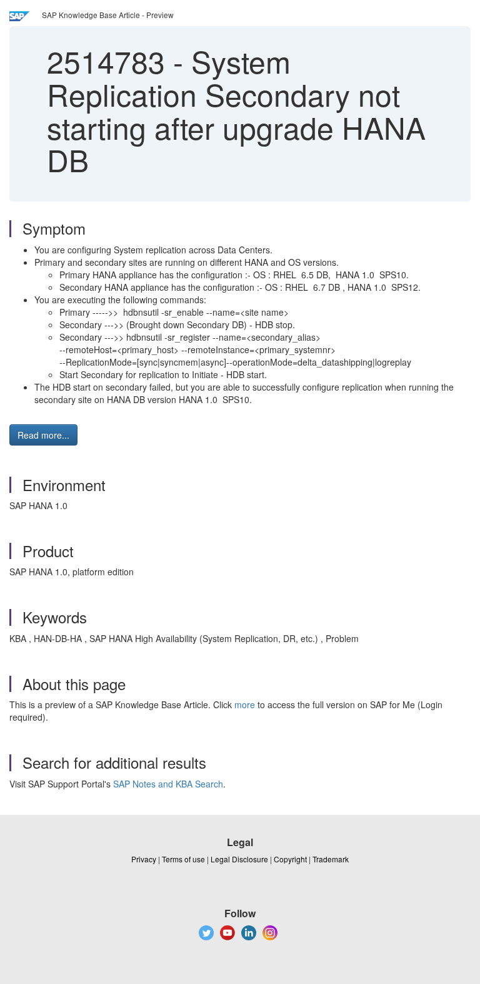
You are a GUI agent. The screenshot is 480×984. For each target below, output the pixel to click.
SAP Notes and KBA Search (168, 783)
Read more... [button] (43, 435)
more (244, 704)
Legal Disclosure (239, 859)
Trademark (330, 859)
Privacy (143, 859)
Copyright (290, 859)
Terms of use (183, 859)
